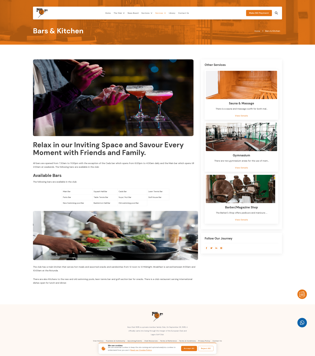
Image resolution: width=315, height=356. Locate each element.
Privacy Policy (204, 341)
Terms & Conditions (187, 341)
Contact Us (183, 13)
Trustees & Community (115, 341)
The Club (118, 13)
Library (172, 13)
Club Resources (151, 341)
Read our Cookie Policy (141, 350)
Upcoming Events (135, 341)
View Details (241, 115)
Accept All (189, 348)
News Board (133, 13)
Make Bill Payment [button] (259, 13)
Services (159, 13)
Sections (146, 13)
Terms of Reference (168, 341)
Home (108, 13)
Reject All (206, 348)
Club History (98, 341)
